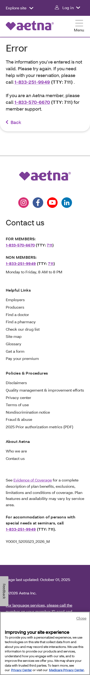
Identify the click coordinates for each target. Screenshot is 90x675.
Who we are (16, 450)
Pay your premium (22, 358)
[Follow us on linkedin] (66, 202)
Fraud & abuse (19, 419)
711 (49, 244)
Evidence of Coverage (32, 479)
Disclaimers (16, 382)
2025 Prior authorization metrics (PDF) (39, 426)
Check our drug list (23, 329)
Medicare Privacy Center (66, 670)
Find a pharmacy (21, 321)
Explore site (16, 7)
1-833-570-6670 (32, 102)
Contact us (15, 458)
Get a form (15, 351)
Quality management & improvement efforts (45, 390)
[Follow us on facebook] (38, 202)
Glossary (13, 343)
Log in (68, 7)
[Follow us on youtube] (52, 202)
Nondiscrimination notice (28, 412)
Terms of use (17, 404)
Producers (15, 307)
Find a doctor (17, 314)
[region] (45, 643)
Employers (15, 299)
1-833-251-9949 (32, 82)
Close (81, 618)
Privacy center (18, 397)
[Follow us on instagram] (23, 202)
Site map (14, 336)
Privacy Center (21, 670)
